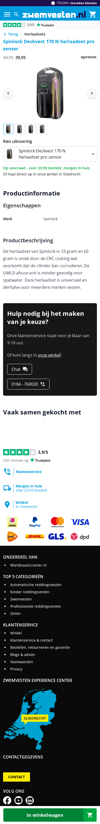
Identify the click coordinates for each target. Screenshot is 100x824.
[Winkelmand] (93, 14)
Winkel (16, 633)
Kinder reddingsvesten (29, 591)
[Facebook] (7, 800)
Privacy (16, 668)
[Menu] (7, 14)
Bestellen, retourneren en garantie (40, 647)
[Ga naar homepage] (54, 14)
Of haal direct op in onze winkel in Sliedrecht (42, 174)
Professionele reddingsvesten (35, 606)
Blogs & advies (22, 654)
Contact (16, 776)
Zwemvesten (21, 599)
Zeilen (15, 613)
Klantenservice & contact (31, 640)
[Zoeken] (16, 14)
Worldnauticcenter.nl (28, 565)
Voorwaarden (21, 661)
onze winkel (49, 355)
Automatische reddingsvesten (36, 584)
